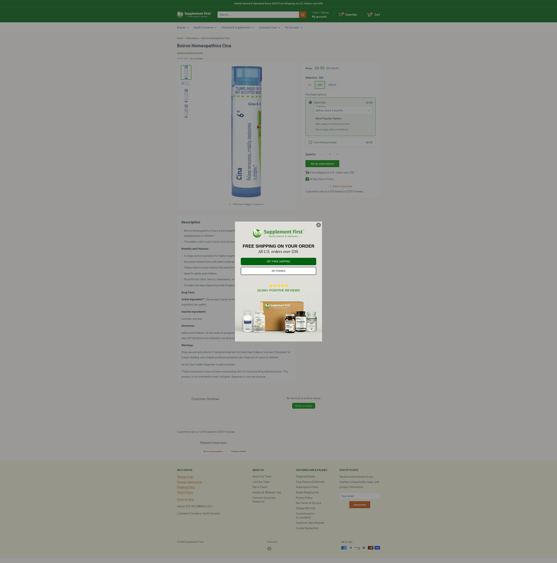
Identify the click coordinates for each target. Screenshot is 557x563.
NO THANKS (278, 271)
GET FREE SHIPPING (278, 261)
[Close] (318, 225)
